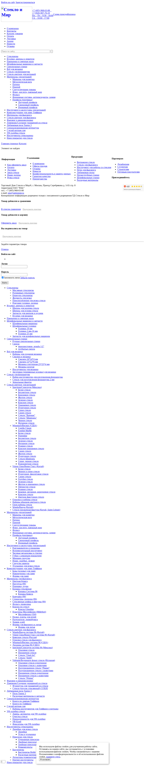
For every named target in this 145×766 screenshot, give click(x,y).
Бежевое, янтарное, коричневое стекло (36, 492)
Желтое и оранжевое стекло (31, 484)
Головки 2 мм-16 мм (28, 331)
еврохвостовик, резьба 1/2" (31, 346)
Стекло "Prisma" (26, 678)
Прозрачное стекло (27, 652)
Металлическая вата (22, 82)
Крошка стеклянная (21, 589)
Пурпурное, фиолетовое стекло (33, 474)
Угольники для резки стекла (26, 566)
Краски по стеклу (20, 607)
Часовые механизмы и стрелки (27, 553)
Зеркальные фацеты (22, 382)
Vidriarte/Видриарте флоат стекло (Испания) (33, 660)
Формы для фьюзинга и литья (26, 624)
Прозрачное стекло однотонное (33, 673)
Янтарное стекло (26, 423)
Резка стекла (13, 177)
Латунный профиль (27, 102)
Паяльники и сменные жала (20, 61)
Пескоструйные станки (88, 175)
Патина (16, 84)
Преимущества (40, 179)
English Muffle (25, 430)
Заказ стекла (13, 172)
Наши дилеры (14, 175)
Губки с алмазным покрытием (26, 555)
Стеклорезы (12, 56)
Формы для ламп (20, 576)
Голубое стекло (25, 479)
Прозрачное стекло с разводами (33, 675)
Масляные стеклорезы (23, 290)
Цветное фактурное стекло (31, 497)
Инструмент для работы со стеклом (94, 167)
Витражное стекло (86, 162)
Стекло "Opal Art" (26, 655)
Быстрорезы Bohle (27, 752)
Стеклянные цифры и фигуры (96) (29, 601)
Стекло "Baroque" (26, 415)
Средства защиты (20, 563)
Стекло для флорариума (18, 71)
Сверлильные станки (17, 66)
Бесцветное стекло (27, 392)
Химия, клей (18, 622)
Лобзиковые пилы (85, 172)
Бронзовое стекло (26, 395)
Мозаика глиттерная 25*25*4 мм (34, 364)
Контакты (11, 31)
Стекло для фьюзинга (87, 165)
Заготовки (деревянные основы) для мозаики (34, 372)
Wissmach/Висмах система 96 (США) (30, 642)
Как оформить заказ (16, 165)
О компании (13, 28)
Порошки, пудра (20, 586)
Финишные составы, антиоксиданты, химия (33, 97)
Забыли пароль (27, 277)
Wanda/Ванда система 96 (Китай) (28, 632)
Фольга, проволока (21, 604)
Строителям (123, 169)
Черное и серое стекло (29, 471)
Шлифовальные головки (24, 326)
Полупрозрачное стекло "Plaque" (34, 668)
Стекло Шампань (26, 459)
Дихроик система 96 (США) (26, 645)
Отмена (4, 249)
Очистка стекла (19, 716)
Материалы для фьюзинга (19, 115)
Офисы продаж (40, 166)
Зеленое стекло (25, 400)
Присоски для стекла (22, 737)
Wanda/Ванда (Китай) (22, 507)
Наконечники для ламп (23, 573)
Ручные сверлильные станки (26, 341)
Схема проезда (60, 14)
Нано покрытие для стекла (20, 138)
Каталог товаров (15, 33)
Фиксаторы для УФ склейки (26, 724)
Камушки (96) (19, 596)
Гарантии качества (42, 176)
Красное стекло (25, 402)
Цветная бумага (20, 581)
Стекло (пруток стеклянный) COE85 (30, 688)
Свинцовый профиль (28, 105)
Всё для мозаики (15, 69)
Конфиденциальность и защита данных (52, 174)
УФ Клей (16, 721)
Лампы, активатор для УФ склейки (29, 714)
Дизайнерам (123, 164)
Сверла (15, 344)
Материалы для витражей (19, 77)
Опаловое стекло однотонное (32, 663)
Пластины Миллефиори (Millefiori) (29, 612)
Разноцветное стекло (28, 464)
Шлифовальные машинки (24, 323)
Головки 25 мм (25, 333)
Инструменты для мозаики (25, 369)
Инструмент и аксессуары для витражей (26, 110)
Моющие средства (21, 558)
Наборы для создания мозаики (27, 354)
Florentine (22, 436)
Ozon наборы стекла (22, 504)
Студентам (122, 167)
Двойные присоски (27, 742)
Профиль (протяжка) (22, 100)
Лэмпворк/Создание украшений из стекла (27, 122)
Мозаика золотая (26, 367)
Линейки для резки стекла (25, 729)
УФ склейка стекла (16, 133)
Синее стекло (24, 413)
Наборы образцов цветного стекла (29, 502)
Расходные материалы (87, 180)
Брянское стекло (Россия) (24, 637)
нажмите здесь (53, 757)
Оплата (10, 36)
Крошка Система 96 (27, 591)
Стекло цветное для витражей (21, 74)
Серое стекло (24, 410)
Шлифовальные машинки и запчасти (25, 64)
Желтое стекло (25, 397)
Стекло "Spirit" (25, 658)
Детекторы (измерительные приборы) (30, 757)
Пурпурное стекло (27, 407)
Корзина (71, 14)
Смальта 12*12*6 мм (28, 362)
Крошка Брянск (25, 594)
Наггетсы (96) (19, 584)
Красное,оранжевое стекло (31, 448)
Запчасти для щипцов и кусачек (27, 313)
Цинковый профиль (27, 107)
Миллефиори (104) (27, 614)
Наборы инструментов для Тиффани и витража (35, 709)
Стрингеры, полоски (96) (24, 599)
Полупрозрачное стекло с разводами (35, 670)
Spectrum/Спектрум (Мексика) (27, 387)
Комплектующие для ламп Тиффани (24, 112)
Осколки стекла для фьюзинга (26, 640)
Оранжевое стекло (27, 405)
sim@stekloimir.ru (16, 193)
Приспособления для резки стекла (28, 300)
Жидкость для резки (22, 298)
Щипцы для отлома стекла (25, 310)
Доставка (11, 38)
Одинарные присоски (28, 739)
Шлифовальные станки (88, 177)
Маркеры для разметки (23, 79)
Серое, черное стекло (28, 461)
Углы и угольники (27, 734)
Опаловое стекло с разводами (32, 665)
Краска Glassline (26, 609)
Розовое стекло (25, 446)
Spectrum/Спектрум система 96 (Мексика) (32, 647)
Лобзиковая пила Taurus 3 (19, 125)
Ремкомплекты (25, 747)
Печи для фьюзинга (86, 170)
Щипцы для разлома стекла (25, 308)
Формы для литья (26, 627)
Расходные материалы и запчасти (28, 696)
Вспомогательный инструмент (27, 550)
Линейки (22, 732)
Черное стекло (25, 420)
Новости (11, 44)
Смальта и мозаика (21, 356)
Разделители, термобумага (25, 619)
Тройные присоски (27, 744)
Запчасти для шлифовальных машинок (31, 336)
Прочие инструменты (22, 760)
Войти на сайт (8, 2)
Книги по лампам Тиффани (25, 701)
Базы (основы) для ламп (24, 571)
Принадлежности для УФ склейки (28, 719)
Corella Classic (25, 428)
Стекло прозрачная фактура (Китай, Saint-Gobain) (36, 510)
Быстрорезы (18, 749)
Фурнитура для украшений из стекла (30, 686)
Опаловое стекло (26, 650)
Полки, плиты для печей (24, 617)
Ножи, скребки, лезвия (23, 561)
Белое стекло (24, 390)
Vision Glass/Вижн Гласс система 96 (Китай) (33, 635)
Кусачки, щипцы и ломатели (20, 59)
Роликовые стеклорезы (23, 293)
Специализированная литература (23, 128)
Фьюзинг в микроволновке (20, 120)
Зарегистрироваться (25, 2)
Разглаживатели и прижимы (26, 548)
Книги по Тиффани (21, 703)
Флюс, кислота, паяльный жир (27, 92)
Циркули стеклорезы (22, 295)
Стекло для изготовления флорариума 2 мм (33, 379)
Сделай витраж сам (16, 130)
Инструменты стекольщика (20, 135)
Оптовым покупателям (128, 172)
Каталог (23, 143)
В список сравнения (11, 209)
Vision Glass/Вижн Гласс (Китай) (28, 466)
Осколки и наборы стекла (24, 499)
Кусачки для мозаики (22, 316)
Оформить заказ (9, 223)
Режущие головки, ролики (25, 303)
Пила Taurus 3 (19, 693)
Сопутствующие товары (24, 89)
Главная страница (9, 143)
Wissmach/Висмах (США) (24, 425)
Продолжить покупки (32, 209)
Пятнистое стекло (26, 487)
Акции (10, 41)
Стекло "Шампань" (27, 418)
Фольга (16, 94)
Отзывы (11, 46)
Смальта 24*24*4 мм (28, 359)
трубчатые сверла (26, 349)
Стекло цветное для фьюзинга (21, 117)
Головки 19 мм (25, 328)
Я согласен (45, 759)
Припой (16, 87)
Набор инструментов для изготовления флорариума (37, 377)
